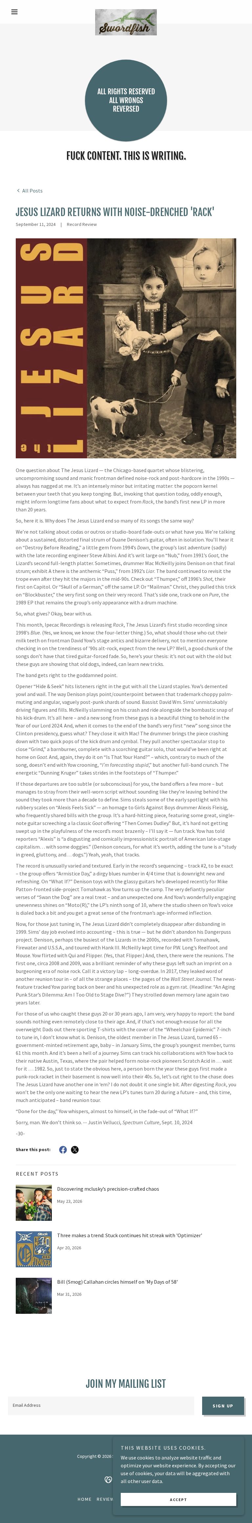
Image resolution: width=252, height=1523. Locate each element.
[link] (126, 11)
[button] (25, 11)
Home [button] (85, 1499)
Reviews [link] (107, 1499)
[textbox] (101, 1406)
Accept (178, 1499)
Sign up (223, 1406)
